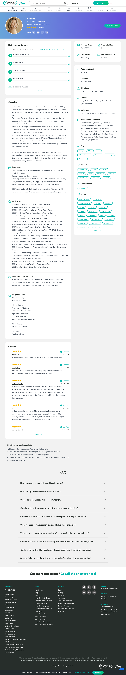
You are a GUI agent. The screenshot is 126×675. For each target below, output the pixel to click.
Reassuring (83, 219)
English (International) (47, 50)
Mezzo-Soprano (84, 155)
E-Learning (9, 597)
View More (38, 90)
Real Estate (9, 623)
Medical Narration (11, 621)
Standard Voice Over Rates (43, 600)
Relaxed (111, 215)
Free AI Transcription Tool (14, 647)
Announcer (83, 169)
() (40, 27)
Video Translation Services (14, 644)
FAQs (36, 595)
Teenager (95, 178)
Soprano (98, 155)
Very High (109, 155)
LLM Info (61, 611)
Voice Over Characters (42, 622)
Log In (60, 590)
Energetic (109, 219)
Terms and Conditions (65, 600)
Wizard (106, 178)
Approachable (84, 199)
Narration (59, 11)
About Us (61, 595)
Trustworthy (105, 211)
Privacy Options (63, 606)
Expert (81, 173)
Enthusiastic (96, 219)
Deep (81, 151)
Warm (81, 215)
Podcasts (100, 11)
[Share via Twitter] (38, 32)
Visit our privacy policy (63, 672)
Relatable (92, 215)
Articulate (97, 199)
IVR (68, 11)
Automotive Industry (12, 626)
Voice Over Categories (42, 614)
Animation (89, 11)
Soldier (111, 173)
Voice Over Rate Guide (42, 598)
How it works (76, 3)
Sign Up (60, 593)
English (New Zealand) (23, 50)
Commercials (9, 594)
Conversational (84, 203)
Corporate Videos (35, 11)
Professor (100, 173)
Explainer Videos (10, 602)
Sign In (121, 3)
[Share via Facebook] (33, 32)
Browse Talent (12, 11)
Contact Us (62, 598)
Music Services (10, 642)
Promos (23, 11)
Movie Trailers (111, 11)
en (114, 3)
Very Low (82, 159)
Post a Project (101, 3)
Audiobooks (78, 11)
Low (98, 151)
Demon (103, 169)
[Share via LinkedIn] (42, 32)
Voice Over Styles (40, 616)
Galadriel (82, 188)
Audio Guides (9, 628)
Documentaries (10, 634)
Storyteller (83, 178)
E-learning (49, 11)
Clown (94, 169)
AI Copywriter (10, 652)
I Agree (98, 672)
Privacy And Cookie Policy (67, 603)
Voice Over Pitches (41, 619)
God (90, 173)
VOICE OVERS (10, 590)
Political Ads (9, 615)
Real (101, 215)
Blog (36, 593)
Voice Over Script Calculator (14, 650)
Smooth (108, 203)
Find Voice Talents (41, 603)
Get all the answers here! (78, 574)
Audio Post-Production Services (15, 639)
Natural (97, 203)
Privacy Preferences (81, 672)
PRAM (7, 613)
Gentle (81, 211)
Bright (81, 207)
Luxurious (92, 211)
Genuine (103, 207)
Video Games (9, 607)
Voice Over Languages (42, 606)
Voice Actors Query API (66, 608)
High (89, 151)
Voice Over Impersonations (44, 624)
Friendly (92, 207)
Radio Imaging (10, 631)
